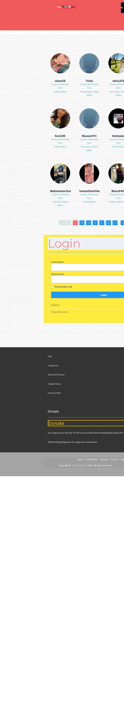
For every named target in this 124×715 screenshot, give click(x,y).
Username (57, 262)
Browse (104, 459)
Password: (57, 274)
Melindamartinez (60, 191)
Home (80, 459)
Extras (115, 459)
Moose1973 (89, 136)
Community (92, 459)
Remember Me (63, 286)
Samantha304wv (89, 191)
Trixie (89, 81)
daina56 (60, 81)
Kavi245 (60, 136)
